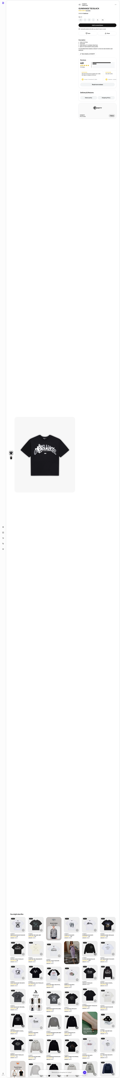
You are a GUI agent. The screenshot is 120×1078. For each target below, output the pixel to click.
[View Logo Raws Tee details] (39, 1001)
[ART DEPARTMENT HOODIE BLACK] (17, 1020)
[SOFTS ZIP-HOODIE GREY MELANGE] (35, 1046)
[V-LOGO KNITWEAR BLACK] (89, 948)
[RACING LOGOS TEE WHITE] (53, 950)
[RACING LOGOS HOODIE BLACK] (107, 972)
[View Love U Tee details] (32, 1001)
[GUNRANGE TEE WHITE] (89, 924)
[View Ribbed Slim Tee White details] (14, 1073)
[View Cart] (3, 538)
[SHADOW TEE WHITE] (71, 924)
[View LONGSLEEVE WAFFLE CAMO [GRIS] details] (53, 932)
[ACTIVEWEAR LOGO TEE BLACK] (35, 972)
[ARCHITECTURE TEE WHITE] (107, 996)
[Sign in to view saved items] (3, 549)
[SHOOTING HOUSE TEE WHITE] (17, 972)
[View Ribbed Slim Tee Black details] (21, 1073)
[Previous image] (17, 455)
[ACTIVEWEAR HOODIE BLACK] (53, 1046)
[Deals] (3, 544)
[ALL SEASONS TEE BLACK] (71, 998)
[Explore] (3, 533)
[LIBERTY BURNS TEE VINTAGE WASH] (71, 1046)
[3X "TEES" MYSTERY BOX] (107, 1020)
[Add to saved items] (23, 930)
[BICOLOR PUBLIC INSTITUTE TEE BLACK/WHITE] (53, 974)
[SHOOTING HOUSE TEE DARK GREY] (17, 996)
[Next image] (72, 455)
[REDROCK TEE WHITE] (71, 974)
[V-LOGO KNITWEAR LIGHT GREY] (35, 1070)
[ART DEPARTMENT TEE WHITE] (107, 948)
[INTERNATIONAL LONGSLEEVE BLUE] (107, 1068)
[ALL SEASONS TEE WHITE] (107, 1044)
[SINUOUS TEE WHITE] (35, 1022)
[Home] (3, 527)
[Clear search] (84, 1072)
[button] (97, 63)
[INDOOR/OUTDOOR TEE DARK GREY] (53, 998)
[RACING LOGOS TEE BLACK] (17, 948)
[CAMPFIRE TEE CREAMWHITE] (35, 948)
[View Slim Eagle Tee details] (32, 1008)
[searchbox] (63, 1072)
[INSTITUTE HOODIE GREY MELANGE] (89, 1069)
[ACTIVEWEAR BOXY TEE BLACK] (89, 995)
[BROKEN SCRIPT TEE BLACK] (17, 1044)
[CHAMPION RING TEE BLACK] (107, 924)
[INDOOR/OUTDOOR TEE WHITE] (17, 924)
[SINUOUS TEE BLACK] (89, 972)
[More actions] (115, 5)
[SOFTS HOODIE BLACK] (71, 1022)
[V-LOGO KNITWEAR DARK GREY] (53, 1022)
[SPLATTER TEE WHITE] (89, 1045)
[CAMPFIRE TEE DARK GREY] (35, 924)
